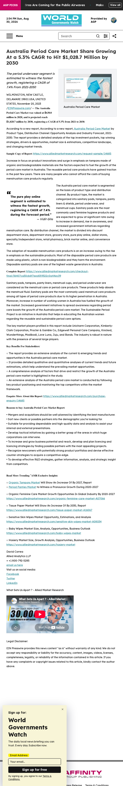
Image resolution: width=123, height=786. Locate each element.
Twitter (10, 578)
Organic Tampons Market (24, 482)
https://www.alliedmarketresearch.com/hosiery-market (40, 544)
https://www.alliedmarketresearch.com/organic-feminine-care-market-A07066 (55, 498)
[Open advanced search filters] (105, 36)
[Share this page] (114, 36)
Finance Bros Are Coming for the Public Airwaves (48, 5)
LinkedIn (11, 583)
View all (115, 5)
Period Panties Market (22, 487)
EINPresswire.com (19, 108)
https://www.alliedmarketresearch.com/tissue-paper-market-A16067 (49, 510)
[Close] (62, 709)
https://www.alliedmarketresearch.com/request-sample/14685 (72, 153)
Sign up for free (34, 770)
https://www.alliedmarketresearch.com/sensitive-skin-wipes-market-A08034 (54, 521)
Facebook (12, 574)
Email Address (19, 755)
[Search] (98, 36)
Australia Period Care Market (92, 128)
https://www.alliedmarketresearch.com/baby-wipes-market (43, 533)
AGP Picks (10, 5)
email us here (14, 565)
